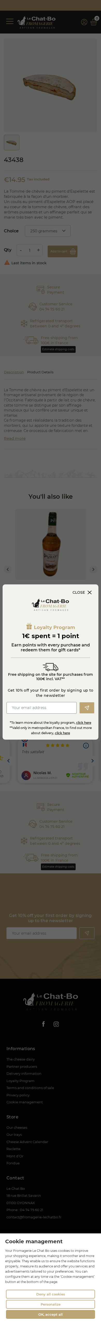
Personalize (51, 1304)
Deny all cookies (50, 1294)
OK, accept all (50, 1314)
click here (83, 723)
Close (79, 592)
